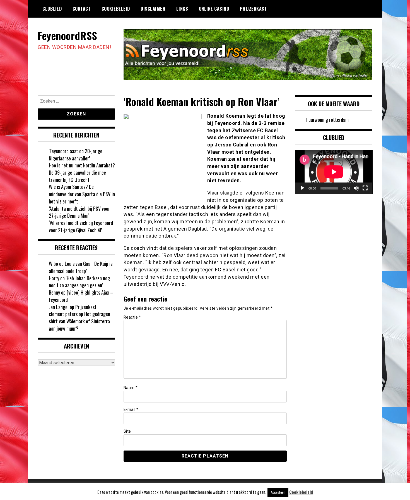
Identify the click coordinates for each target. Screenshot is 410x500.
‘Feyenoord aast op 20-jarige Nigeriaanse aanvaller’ (75, 154)
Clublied (52, 8)
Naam (131, 387)
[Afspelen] (302, 188)
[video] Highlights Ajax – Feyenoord (81, 296)
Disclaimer (153, 8)
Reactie (132, 317)
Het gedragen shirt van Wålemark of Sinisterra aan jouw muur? (79, 321)
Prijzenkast (253, 8)
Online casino (214, 8)
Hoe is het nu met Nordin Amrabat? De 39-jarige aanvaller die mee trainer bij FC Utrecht (82, 172)
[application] (334, 172)
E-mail (131, 409)
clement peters (63, 313)
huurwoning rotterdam (327, 119)
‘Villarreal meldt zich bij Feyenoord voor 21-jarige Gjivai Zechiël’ (81, 226)
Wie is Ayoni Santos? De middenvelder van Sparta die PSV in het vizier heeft (82, 194)
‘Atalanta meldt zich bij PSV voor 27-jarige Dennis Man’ (79, 212)
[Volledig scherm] (365, 188)
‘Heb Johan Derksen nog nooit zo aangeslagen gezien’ (79, 281)
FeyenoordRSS (67, 35)
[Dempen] (356, 188)
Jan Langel (59, 307)
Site (127, 431)
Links (182, 8)
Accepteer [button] (278, 492)
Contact (82, 8)
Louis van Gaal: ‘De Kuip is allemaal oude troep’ (80, 267)
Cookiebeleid (116, 8)
